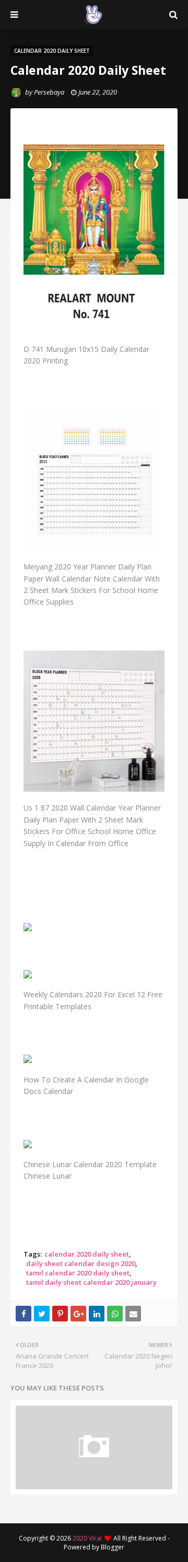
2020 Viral (87, 1538)
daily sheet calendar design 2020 (80, 1263)
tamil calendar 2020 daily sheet (78, 1273)
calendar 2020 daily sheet (86, 1254)
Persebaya (49, 92)
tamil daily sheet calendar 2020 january (91, 1282)
